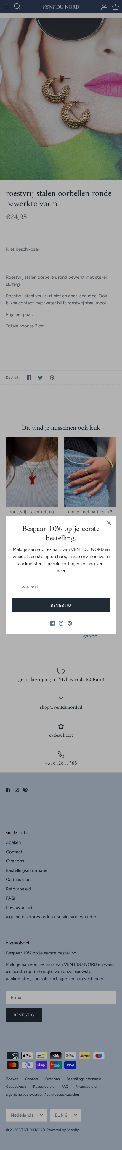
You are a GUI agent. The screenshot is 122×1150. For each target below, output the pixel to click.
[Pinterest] (70, 623)
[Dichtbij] (108, 522)
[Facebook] (52, 623)
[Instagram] (61, 623)
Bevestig (61, 605)
